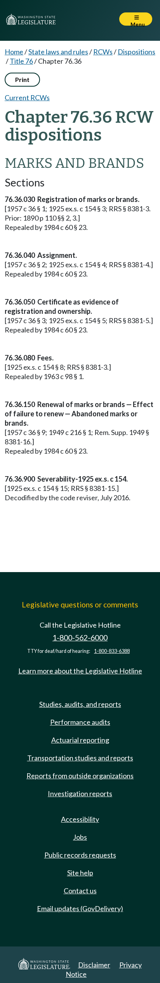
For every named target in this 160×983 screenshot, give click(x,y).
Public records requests (80, 855)
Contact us (80, 890)
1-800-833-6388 (112, 651)
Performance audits (80, 722)
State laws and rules (58, 51)
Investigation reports (80, 793)
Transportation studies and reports (80, 757)
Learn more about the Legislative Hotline (80, 670)
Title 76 (21, 61)
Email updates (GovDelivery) (80, 908)
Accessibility (80, 819)
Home (14, 51)
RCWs (103, 51)
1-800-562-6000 (80, 637)
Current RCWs (27, 97)
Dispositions (136, 51)
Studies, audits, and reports (80, 704)
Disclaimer (94, 964)
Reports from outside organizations (80, 775)
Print (22, 79)
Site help (80, 872)
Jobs (80, 837)
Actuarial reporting (80, 740)
